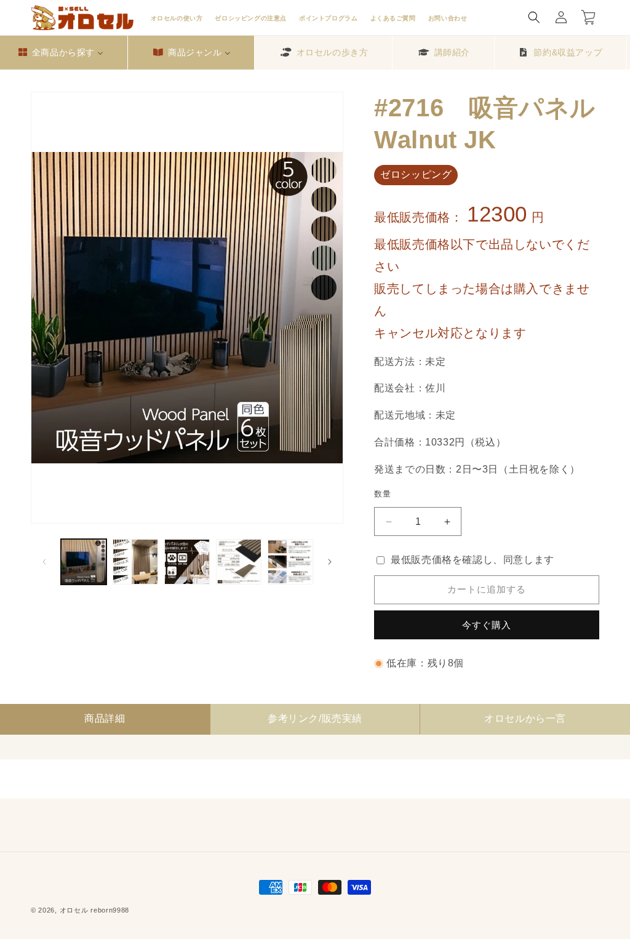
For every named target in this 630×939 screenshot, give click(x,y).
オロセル (74, 910)
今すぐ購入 (486, 625)
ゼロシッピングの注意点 (251, 18)
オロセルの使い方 (177, 18)
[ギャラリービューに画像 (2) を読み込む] (135, 562)
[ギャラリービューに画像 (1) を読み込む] (83, 562)
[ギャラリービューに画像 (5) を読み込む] (290, 562)
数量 (382, 493)
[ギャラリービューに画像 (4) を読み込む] (238, 562)
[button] (534, 17)
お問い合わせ (448, 18)
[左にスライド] (44, 561)
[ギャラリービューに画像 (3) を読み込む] (187, 562)
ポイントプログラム (328, 18)
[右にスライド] (329, 561)
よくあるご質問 (393, 18)
